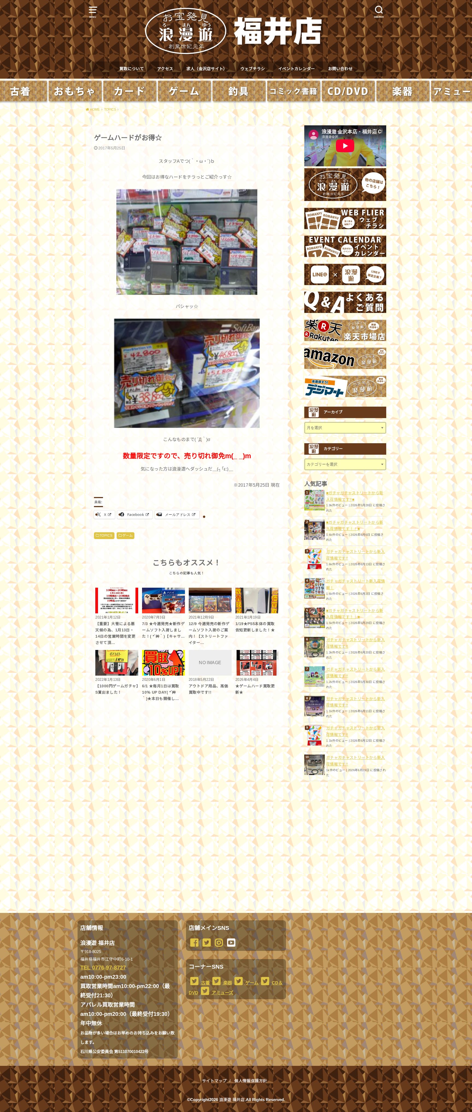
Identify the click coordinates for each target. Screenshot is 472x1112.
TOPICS (106, 535)
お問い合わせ (340, 69)
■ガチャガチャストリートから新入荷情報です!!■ (354, 496)
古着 (205, 982)
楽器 (227, 982)
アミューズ (222, 992)
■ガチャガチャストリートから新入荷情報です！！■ (354, 525)
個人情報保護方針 (250, 1081)
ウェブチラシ (252, 69)
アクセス (165, 69)
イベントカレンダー (296, 69)
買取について (131, 69)
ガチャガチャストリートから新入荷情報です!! (355, 554)
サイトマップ (214, 1081)
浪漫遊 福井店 (232, 1100)
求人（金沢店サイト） (206, 69)
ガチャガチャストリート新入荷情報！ (355, 584)
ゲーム (127, 535)
